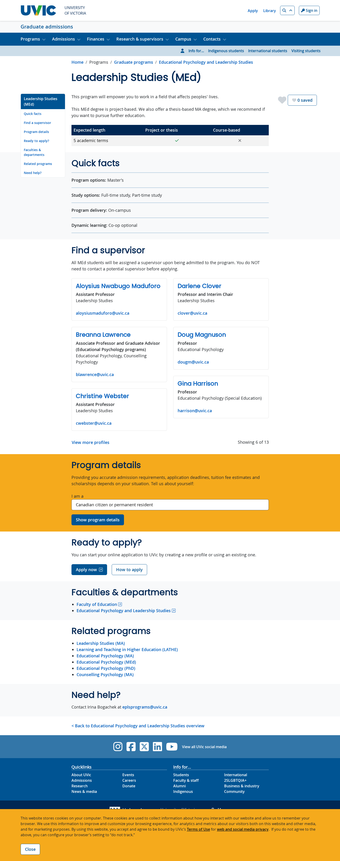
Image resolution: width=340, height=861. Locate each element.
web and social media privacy (243, 829)
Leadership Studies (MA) (101, 643)
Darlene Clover (199, 286)
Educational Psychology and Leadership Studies (206, 62)
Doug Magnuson (202, 334)
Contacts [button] (212, 39)
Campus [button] (183, 39)
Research (79, 785)
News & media (84, 791)
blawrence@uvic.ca (95, 374)
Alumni (179, 785)
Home (77, 62)
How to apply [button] (129, 569)
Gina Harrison (198, 383)
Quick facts (32, 113)
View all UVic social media (204, 746)
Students (181, 774)
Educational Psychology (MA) (105, 655)
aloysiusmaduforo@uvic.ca (102, 313)
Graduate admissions (47, 26)
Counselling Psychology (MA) (105, 674)
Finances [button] (95, 39)
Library (269, 10)
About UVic (81, 774)
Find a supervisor (37, 122)
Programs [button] (30, 39)
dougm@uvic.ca (193, 362)
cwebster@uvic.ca (93, 423)
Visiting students (306, 50)
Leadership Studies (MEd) (40, 101)
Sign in (311, 10)
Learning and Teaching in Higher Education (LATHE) (127, 649)
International (235, 774)
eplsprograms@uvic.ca (144, 707)
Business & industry (241, 785)
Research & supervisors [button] (139, 39)
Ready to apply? (36, 141)
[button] (287, 10)
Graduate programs (133, 62)
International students (267, 50)
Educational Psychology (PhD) (106, 668)
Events (128, 774)
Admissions (81, 780)
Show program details (98, 519)
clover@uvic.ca (192, 313)
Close (30, 849)
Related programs (38, 163)
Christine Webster (102, 396)
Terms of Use (198, 829)
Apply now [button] (86, 569)
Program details (36, 132)
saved (304, 100)
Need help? (32, 173)
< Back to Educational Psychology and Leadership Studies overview (137, 725)
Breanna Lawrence (103, 334)
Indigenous (183, 791)
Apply (253, 10)
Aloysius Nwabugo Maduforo (118, 286)
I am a (77, 496)
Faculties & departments (34, 152)
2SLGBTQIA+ (235, 780)
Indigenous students (226, 50)
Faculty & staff (186, 780)
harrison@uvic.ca (195, 410)
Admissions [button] (63, 39)
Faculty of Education (97, 604)
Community (234, 791)
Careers (129, 780)
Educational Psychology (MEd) (106, 662)
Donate (128, 785)
